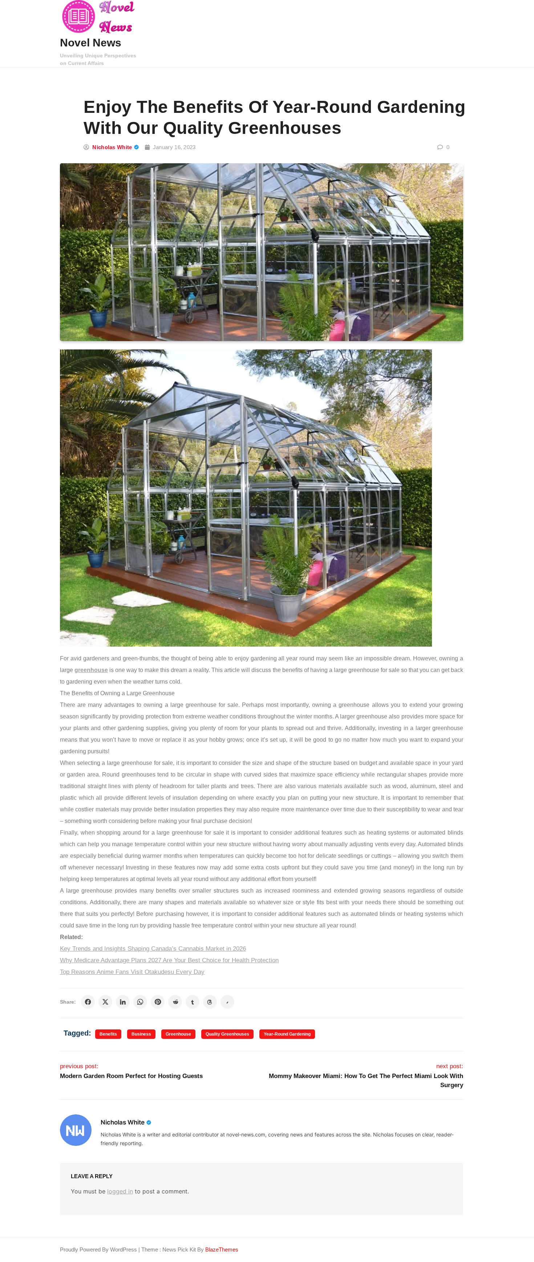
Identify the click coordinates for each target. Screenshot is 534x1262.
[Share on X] (105, 1002)
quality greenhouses (227, 1034)
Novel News (90, 43)
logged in (120, 1191)
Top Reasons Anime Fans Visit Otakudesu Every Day (132, 971)
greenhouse (178, 1034)
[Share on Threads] (210, 1002)
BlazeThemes (221, 1249)
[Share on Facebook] (88, 1002)
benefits (108, 1034)
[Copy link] (227, 1002)
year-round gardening (287, 1034)
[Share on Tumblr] (192, 1002)
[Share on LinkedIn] (123, 1002)
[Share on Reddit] (175, 1002)
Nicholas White (112, 147)
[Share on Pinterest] (158, 1002)
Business (141, 1034)
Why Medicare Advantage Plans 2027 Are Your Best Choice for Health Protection (169, 960)
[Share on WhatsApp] (140, 1002)
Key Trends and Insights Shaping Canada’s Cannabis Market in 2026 (153, 948)
